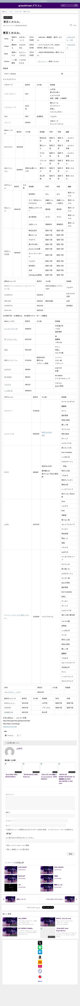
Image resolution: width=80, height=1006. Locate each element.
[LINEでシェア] (40, 947)
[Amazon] (40, 957)
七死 (71, 40)
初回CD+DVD (47, 432)
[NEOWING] (40, 971)
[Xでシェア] (40, 943)
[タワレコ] (40, 962)
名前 (8, 812)
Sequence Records (10, 726)
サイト (8, 825)
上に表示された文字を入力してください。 (20, 837)
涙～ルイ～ (43, 61)
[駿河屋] (40, 981)
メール (9, 821)
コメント (10, 794)
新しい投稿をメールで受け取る (18, 849)
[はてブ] (40, 952)
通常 (43, 435)
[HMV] (40, 967)
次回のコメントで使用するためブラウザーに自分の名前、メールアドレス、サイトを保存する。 (40, 829)
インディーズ (8, 17)
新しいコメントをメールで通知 (18, 845)
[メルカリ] (40, 977)
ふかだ (74, 25)
